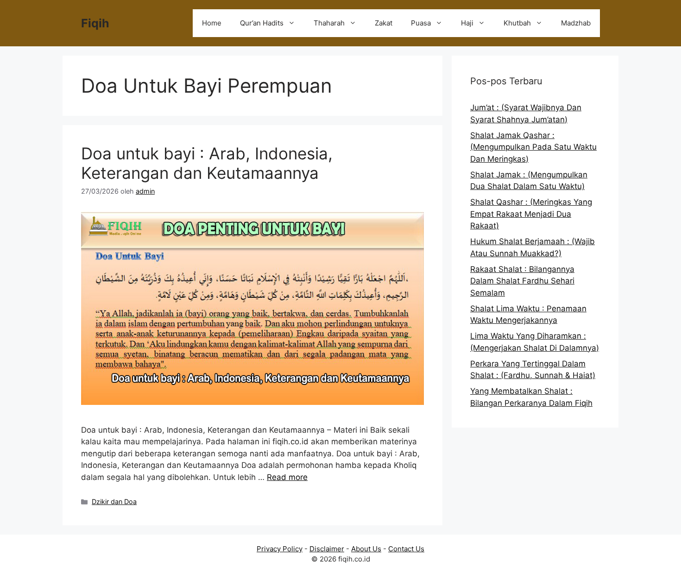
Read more (287, 477)
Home (211, 23)
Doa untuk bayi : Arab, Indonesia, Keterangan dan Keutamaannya (207, 163)
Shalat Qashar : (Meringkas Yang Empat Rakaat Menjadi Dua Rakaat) (531, 213)
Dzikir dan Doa (114, 501)
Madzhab (576, 23)
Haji (467, 23)
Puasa (421, 23)
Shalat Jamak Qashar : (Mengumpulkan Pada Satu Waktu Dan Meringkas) (533, 147)
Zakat (383, 23)
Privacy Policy (280, 548)
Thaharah (329, 23)
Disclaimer (326, 548)
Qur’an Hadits (262, 23)
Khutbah (517, 23)
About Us (366, 548)
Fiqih (95, 23)
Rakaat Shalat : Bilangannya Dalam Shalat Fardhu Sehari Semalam (522, 281)
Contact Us (406, 548)
